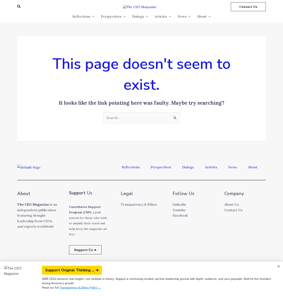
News (182, 16)
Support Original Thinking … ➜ (72, 270)
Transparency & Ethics (139, 204)
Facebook (180, 215)
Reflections (81, 16)
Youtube (179, 210)
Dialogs (138, 16)
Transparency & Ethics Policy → (80, 287)
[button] (19, 6)
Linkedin (179, 204)
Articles (161, 16)
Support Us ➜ (85, 250)
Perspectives (111, 16)
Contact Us (233, 210)
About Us (231, 204)
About (202, 16)
